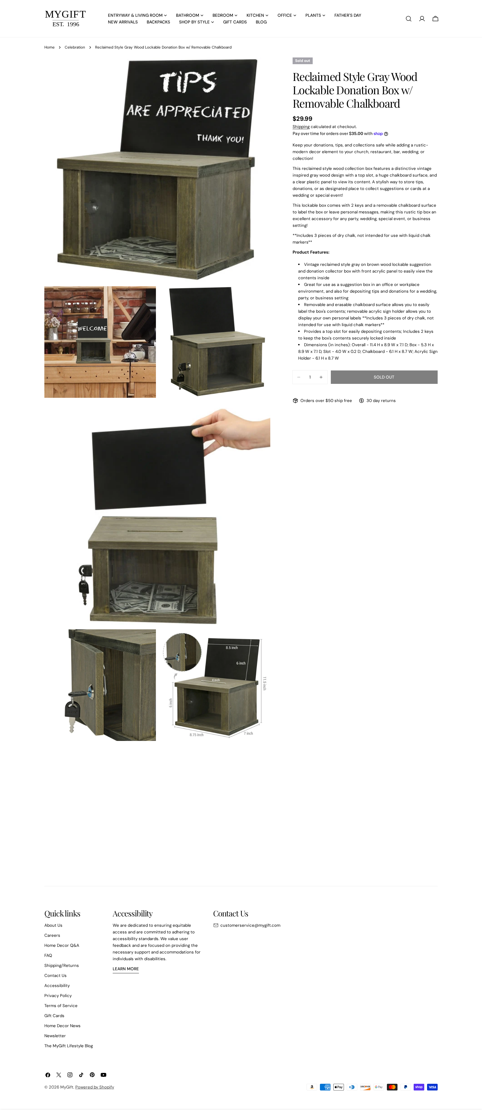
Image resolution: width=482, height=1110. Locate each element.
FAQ (48, 955)
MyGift (66, 1087)
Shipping (301, 126)
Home (49, 47)
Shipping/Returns (61, 965)
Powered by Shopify (94, 1087)
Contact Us (55, 975)
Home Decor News (62, 1026)
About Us (53, 925)
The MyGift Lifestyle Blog (68, 1046)
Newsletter (55, 1036)
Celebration (75, 47)
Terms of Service (61, 1005)
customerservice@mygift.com (250, 925)
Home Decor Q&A (61, 945)
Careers (52, 935)
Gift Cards (54, 1015)
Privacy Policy (58, 995)
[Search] (408, 18)
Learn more (126, 969)
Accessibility (57, 985)
